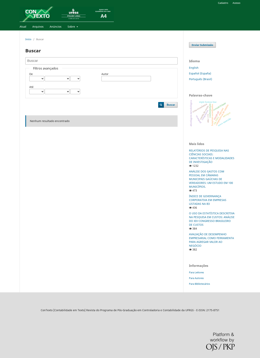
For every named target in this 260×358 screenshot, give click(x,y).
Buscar (171, 104)
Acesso (236, 3)
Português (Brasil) (200, 79)
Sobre (72, 26)
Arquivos (38, 26)
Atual (23, 26)
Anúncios (55, 26)
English (194, 67)
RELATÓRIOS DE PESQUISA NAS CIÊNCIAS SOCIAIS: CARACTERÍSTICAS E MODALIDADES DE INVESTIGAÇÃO (211, 156)
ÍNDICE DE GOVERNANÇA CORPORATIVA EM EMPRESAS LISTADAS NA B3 (207, 200)
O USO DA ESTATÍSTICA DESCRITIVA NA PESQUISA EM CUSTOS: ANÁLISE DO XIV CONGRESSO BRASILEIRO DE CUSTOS (211, 218)
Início (28, 39)
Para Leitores (196, 272)
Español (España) (200, 73)
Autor (104, 74)
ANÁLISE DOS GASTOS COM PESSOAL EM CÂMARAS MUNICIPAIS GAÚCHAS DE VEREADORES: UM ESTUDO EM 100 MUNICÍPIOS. (211, 179)
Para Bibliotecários (199, 283)
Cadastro (223, 3)
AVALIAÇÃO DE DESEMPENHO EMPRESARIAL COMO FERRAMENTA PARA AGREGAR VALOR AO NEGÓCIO (211, 239)
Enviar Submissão (202, 45)
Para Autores (196, 278)
